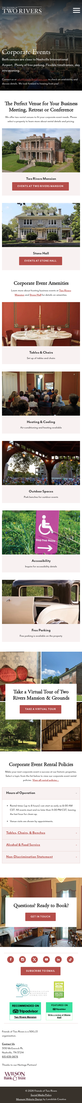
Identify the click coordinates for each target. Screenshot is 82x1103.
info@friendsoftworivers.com (32, 79)
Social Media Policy (41, 1094)
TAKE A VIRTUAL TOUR (40, 709)
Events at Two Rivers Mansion (40, 186)
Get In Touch (40, 916)
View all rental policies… (45, 780)
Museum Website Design (29, 1099)
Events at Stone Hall (40, 261)
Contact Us (8, 1044)
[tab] (41, 794)
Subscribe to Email (40, 971)
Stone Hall (35, 295)
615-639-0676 (10, 1056)
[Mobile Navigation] (75, 10)
